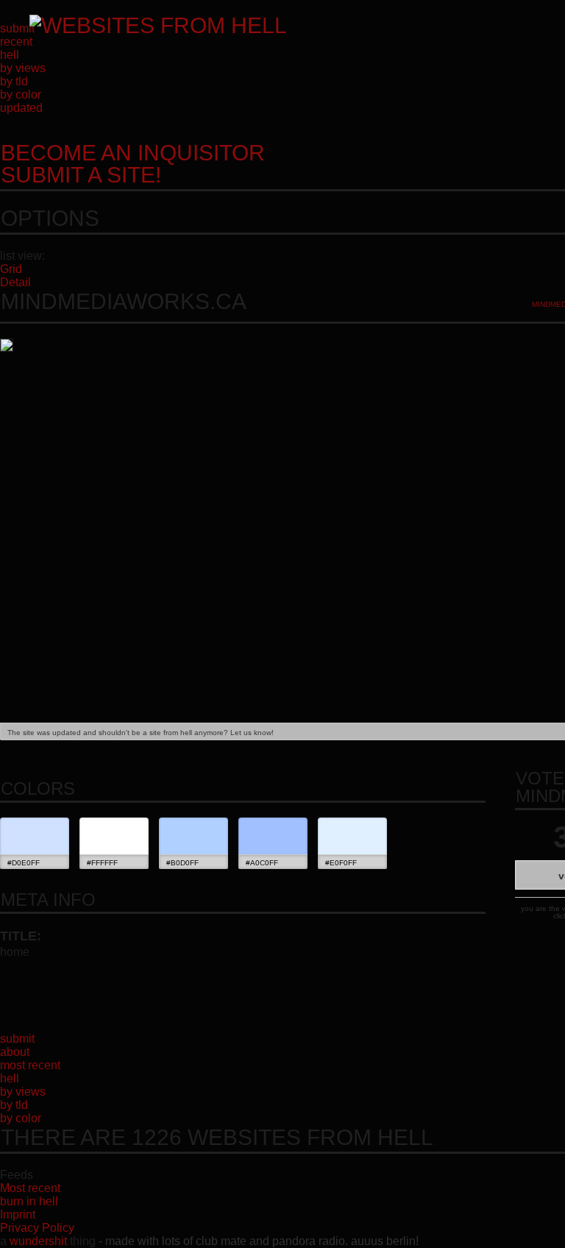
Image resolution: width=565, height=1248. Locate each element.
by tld (14, 81)
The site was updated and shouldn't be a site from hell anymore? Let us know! (140, 732)
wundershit (38, 1241)
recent (16, 41)
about (14, 1052)
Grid (11, 269)
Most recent (30, 1188)
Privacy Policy (37, 1228)
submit (17, 28)
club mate (221, 1241)
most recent (30, 1065)
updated (21, 108)
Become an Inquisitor (133, 164)
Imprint (17, 1214)
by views (23, 68)
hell (9, 55)
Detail (15, 282)
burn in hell (29, 1201)
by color (20, 94)
